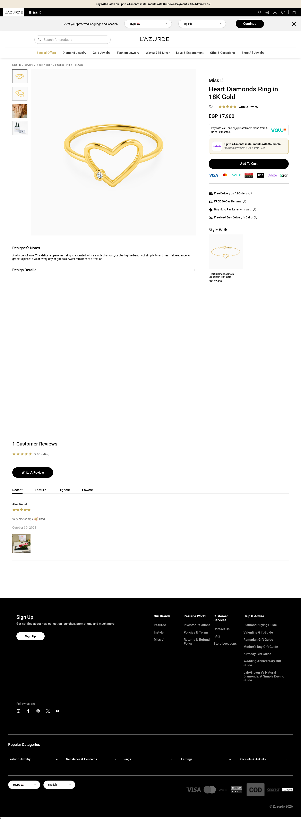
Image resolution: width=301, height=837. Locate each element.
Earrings (186, 759)
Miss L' (159, 640)
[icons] (18, 712)
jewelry (29, 64)
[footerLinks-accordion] (35, 759)
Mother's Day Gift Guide (260, 647)
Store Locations (225, 643)
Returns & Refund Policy (197, 641)
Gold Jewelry (101, 53)
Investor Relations (197, 625)
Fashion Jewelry (128, 53)
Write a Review (33, 472)
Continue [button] (249, 24)
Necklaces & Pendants (81, 759)
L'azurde (16, 64)
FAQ (217, 636)
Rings (39, 64)
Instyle (159, 632)
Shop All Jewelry (253, 53)
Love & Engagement (190, 53)
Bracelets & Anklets (252, 759)
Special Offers (46, 53)
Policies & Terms (196, 632)
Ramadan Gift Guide (258, 640)
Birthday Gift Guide (257, 654)
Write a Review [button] (248, 107)
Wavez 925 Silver (158, 53)
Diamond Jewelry (74, 53)
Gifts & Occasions (222, 53)
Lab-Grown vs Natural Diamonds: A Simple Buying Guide (263, 676)
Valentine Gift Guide (258, 632)
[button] (104, 248)
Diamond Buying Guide (260, 625)
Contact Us (222, 629)
